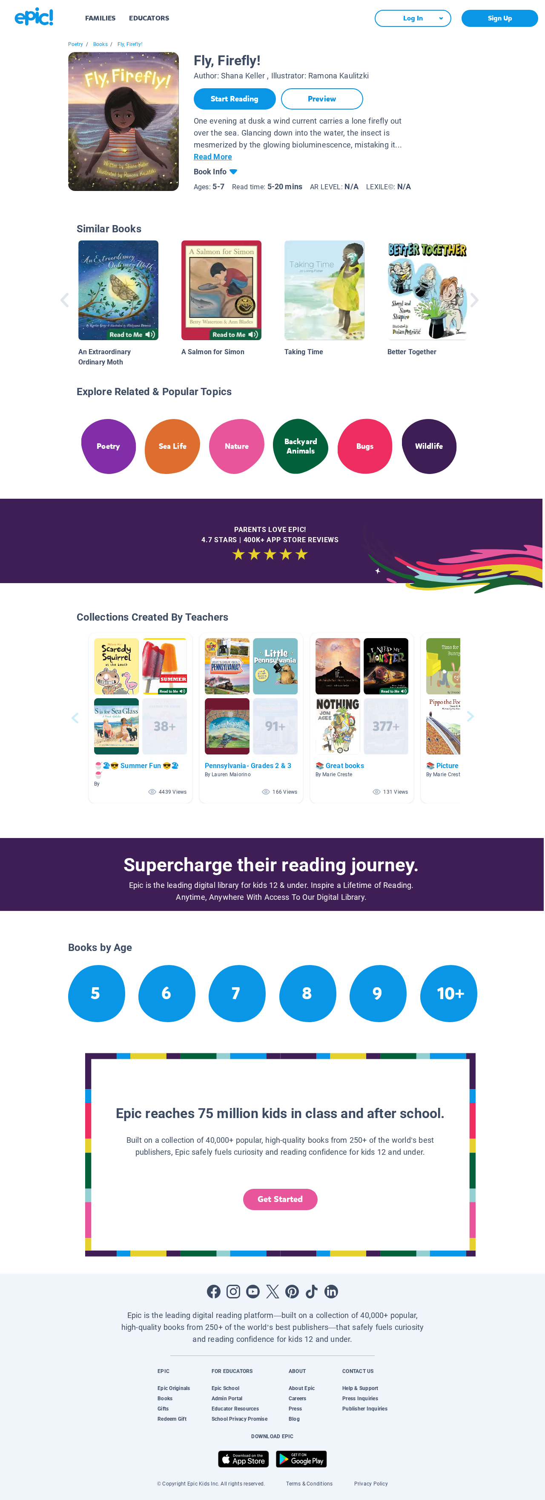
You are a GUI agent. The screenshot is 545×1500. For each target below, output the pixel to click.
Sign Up (500, 18)
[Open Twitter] (272, 1291)
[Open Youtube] (253, 1291)
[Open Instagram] (233, 1291)
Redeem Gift (172, 1419)
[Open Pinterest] (292, 1291)
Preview (322, 99)
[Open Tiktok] (311, 1291)
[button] (140, 718)
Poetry (75, 44)
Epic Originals (174, 1388)
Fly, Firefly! (130, 44)
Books (100, 44)
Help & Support (360, 1388)
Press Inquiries (360, 1399)
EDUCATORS (149, 18)
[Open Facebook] (214, 1291)
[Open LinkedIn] (331, 1291)
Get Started (280, 1199)
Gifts (163, 1409)
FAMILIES (100, 18)
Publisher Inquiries (364, 1409)
